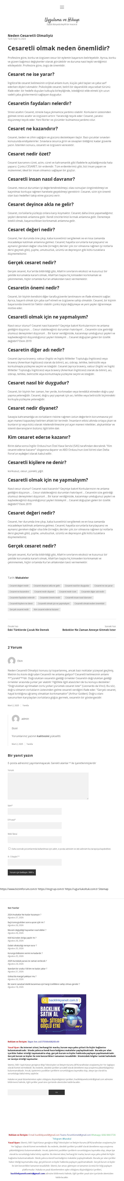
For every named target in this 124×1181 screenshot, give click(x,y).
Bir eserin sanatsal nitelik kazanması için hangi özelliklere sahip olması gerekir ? (44, 984)
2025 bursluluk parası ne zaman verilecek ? (27, 961)
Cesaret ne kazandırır (19, 591)
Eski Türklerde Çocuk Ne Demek (28, 630)
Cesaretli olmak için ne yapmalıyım (53, 603)
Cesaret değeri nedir (19, 585)
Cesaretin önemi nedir (50, 597)
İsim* (10, 805)
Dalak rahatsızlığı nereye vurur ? (22, 945)
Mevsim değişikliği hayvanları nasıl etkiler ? (27, 930)
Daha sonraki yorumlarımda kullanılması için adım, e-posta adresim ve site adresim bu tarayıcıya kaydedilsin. (61, 849)
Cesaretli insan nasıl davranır (78, 597)
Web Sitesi (12, 834)
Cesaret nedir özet (67, 591)
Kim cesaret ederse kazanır (46, 609)
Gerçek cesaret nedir (19, 609)
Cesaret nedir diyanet (44, 591)
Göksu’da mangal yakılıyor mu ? (22, 976)
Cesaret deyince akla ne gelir (47, 585)
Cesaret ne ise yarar (103, 585)
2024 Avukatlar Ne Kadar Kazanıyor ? (24, 914)
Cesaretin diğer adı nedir (92, 591)
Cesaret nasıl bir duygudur (77, 585)
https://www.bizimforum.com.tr (18, 889)
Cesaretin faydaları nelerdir (22, 597)
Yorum (11, 770)
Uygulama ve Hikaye (62, 20)
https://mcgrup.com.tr (51, 889)
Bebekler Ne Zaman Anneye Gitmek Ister (89, 630)
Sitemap (103, 889)
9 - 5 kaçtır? (14, 856)
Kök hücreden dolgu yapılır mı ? (22, 937)
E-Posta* (12, 819)
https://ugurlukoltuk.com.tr (81, 889)
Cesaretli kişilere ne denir (21, 603)
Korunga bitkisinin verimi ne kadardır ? (25, 953)
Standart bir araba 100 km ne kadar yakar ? (27, 968)
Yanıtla (26, 705)
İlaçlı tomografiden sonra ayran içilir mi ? (26, 922)
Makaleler (22, 577)
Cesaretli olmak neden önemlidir (89, 603)
